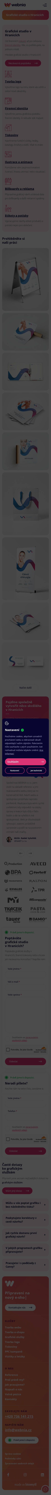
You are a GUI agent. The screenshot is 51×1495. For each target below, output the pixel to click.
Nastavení (14, 770)
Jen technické (36, 770)
